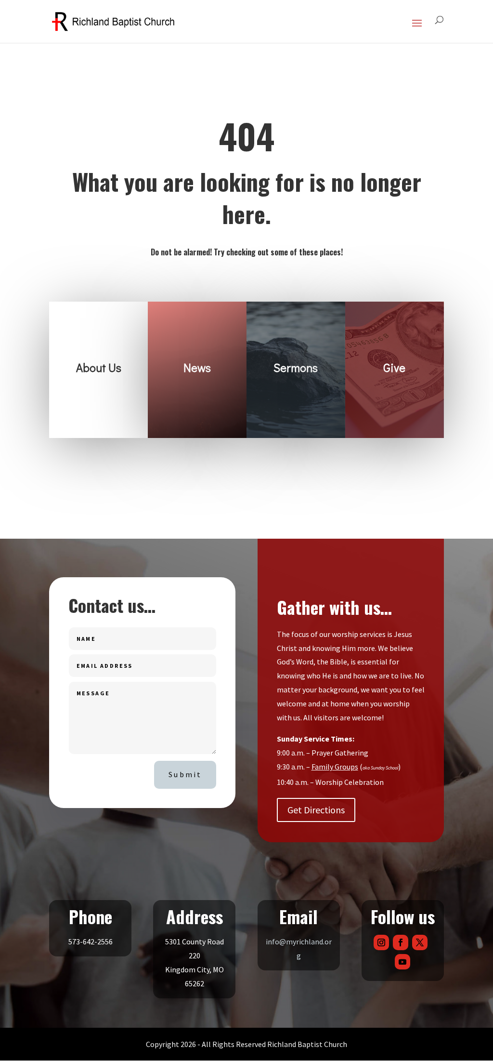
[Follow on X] (420, 942)
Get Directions (316, 810)
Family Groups (334, 766)
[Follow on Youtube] (402, 961)
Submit (185, 774)
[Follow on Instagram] (381, 942)
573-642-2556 (90, 941)
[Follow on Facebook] (400, 942)
